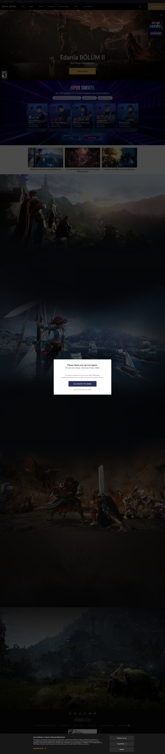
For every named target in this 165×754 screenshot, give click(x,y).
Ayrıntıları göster (38, 748)
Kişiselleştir (120, 744)
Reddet (122, 749)
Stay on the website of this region (82, 389)
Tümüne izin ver (122, 738)
